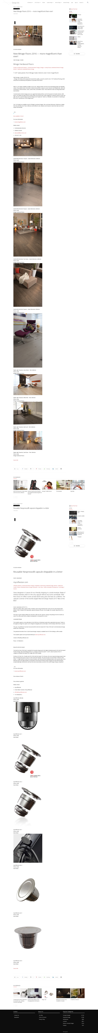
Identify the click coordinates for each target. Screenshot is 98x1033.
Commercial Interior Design (34, 67)
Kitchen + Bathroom (17, 69)
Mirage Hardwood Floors (23, 64)
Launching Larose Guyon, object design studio (81, 27)
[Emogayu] (73, 16)
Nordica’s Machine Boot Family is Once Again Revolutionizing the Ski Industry (35, 492)
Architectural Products (22, 67)
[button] (87, 2)
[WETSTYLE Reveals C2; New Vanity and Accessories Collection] (20, 485)
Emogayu (79, 14)
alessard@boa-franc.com (20, 133)
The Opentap (59, 491)
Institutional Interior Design (57, 67)
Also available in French (18, 116)
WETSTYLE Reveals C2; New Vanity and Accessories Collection (20, 492)
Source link (15, 460)
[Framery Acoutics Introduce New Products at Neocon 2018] (73, 32)
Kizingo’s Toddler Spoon (47, 491)
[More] (61, 469)
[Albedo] (73, 38)
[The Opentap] (63, 485)
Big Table (72, 491)
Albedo (79, 36)
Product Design (19, 6)
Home (14, 6)
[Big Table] (78, 485)
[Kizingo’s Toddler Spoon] (49, 485)
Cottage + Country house (45, 67)
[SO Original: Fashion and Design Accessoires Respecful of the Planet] (73, 20)
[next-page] (72, 50)
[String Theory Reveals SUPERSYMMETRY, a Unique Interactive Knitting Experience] (73, 43)
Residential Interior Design (28, 69)
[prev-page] (70, 50)
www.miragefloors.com (20, 122)
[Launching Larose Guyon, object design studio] (73, 28)
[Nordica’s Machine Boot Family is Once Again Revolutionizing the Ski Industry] (35, 485)
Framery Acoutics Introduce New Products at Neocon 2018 (81, 32)
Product (15, 67)
